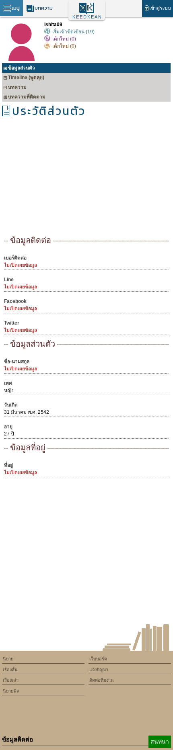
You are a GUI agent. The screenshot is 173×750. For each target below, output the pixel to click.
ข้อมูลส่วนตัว (21, 68)
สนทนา (159, 741)
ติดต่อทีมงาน (101, 680)
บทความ (44, 8)
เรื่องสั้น (10, 669)
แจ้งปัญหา (98, 669)
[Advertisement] (86, 178)
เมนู (16, 8)
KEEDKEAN (87, 16)
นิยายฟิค (11, 691)
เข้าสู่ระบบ (160, 8)
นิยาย (8, 658)
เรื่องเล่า (11, 680)
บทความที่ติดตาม (26, 97)
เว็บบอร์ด (98, 658)
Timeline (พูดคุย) (26, 77)
